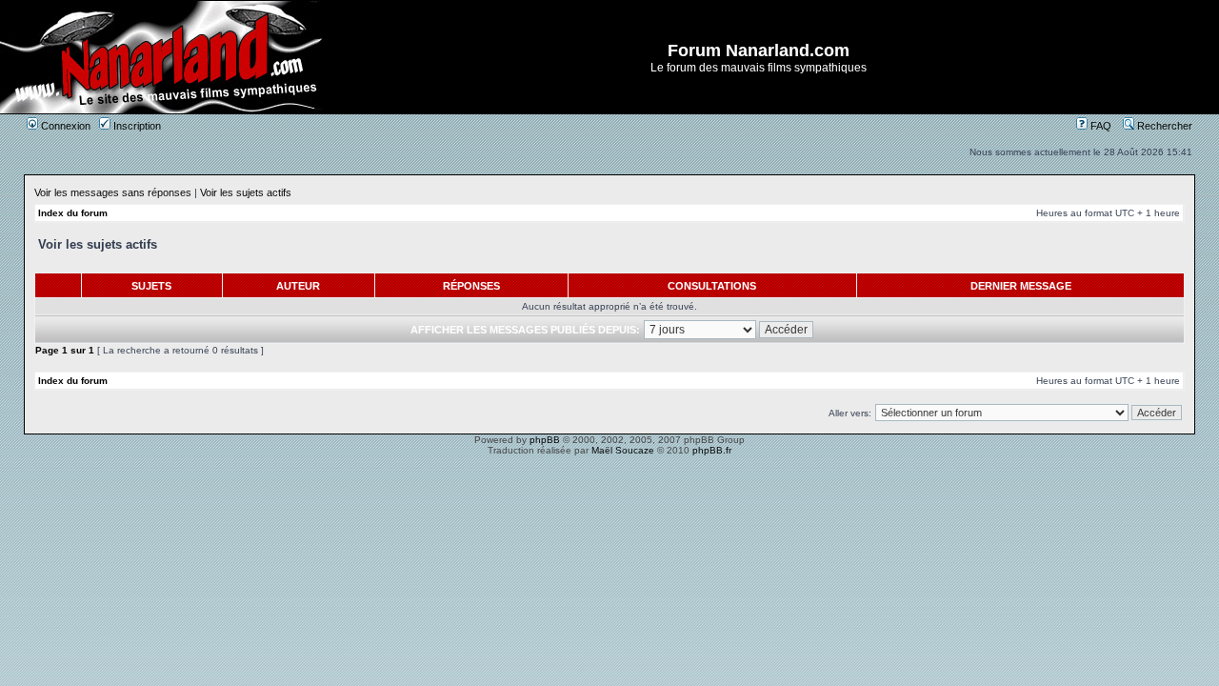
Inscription (135, 125)
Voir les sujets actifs (245, 192)
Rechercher (1163, 125)
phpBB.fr (711, 450)
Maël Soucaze (622, 450)
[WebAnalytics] (609, 466)
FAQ (1099, 125)
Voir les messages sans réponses (112, 192)
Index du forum (73, 213)
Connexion (64, 125)
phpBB (545, 439)
